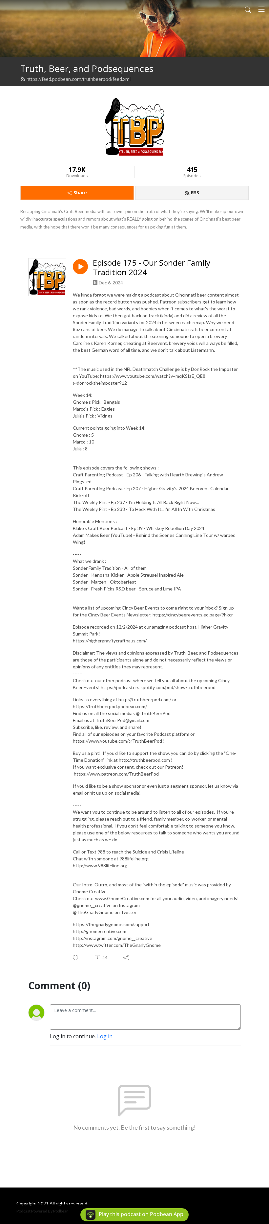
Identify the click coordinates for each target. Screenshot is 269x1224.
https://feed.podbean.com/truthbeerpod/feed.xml (79, 79)
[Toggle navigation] (261, 9)
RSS (195, 192)
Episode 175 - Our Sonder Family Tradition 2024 (151, 267)
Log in (105, 1036)
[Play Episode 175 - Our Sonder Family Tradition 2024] (80, 266)
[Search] (248, 9)
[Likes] (76, 957)
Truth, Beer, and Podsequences (87, 68)
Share (80, 192)
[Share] (126, 957)
